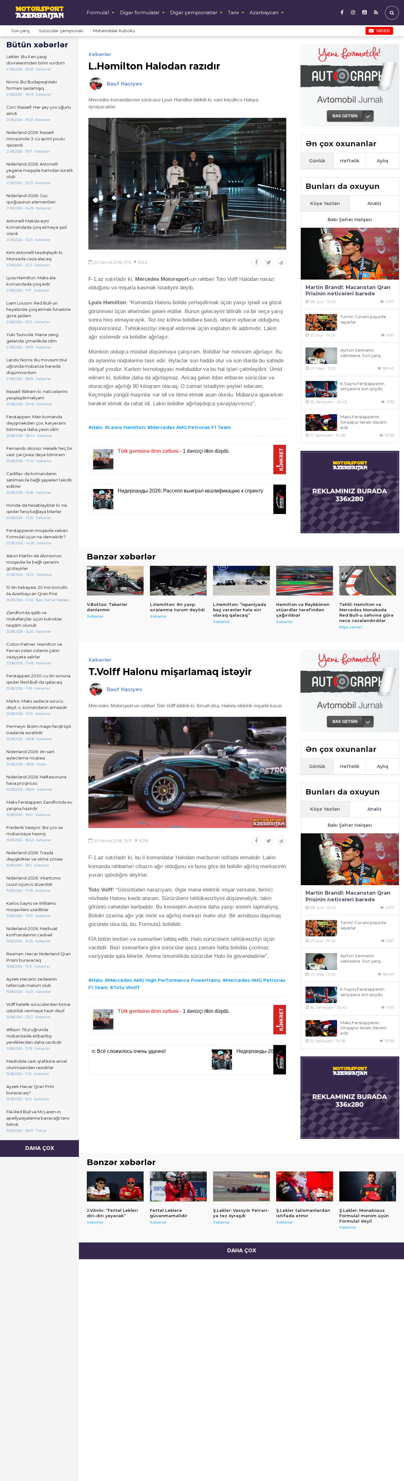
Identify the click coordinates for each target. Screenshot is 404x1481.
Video (383, 30)
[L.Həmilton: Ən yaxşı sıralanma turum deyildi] (178, 581)
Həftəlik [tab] (349, 161)
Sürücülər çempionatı (61, 30)
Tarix (233, 12)
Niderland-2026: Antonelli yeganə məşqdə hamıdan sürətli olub (39, 170)
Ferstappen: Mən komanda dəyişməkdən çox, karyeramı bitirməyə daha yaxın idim (36, 423)
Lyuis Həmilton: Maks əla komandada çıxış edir (31, 281)
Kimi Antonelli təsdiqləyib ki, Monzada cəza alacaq (34, 255)
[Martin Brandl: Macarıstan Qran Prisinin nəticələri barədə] (350, 253)
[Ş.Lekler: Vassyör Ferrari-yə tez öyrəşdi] (241, 1186)
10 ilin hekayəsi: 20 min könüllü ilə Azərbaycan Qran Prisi (36, 590)
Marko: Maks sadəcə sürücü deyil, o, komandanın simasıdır (36, 704)
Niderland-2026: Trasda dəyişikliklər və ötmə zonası (34, 855)
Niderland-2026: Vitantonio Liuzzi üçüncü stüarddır (33, 881)
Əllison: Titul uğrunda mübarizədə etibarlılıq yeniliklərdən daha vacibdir (34, 1036)
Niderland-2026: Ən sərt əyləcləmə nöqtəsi (30, 754)
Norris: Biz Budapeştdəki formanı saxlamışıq (31, 85)
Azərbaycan (264, 12)
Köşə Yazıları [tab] (325, 203)
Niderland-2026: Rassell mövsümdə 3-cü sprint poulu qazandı (35, 139)
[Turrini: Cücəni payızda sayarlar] (321, 322)
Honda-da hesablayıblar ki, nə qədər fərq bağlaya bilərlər (36, 508)
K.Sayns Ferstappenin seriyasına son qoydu (362, 386)
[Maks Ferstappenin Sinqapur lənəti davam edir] (321, 422)
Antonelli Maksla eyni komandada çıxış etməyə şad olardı (36, 227)
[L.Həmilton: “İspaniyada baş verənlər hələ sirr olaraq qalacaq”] (241, 581)
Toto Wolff (126, 987)
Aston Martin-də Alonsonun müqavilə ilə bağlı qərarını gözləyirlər (34, 562)
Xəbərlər (99, 54)
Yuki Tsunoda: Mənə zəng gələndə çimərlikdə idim (32, 337)
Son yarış (20, 30)
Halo (97, 427)
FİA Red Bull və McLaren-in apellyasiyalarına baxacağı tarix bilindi (37, 1118)
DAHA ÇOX (39, 1148)
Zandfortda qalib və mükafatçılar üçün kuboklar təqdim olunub (34, 619)
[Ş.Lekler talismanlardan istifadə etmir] (304, 1186)
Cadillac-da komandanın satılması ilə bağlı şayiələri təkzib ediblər (39, 480)
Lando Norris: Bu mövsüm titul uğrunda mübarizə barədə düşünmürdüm (36, 366)
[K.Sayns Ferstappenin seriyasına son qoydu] (321, 389)
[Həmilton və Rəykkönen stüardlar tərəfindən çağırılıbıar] (304, 581)
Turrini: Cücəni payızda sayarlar (363, 319)
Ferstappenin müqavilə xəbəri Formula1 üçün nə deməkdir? (37, 533)
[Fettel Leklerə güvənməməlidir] (178, 1186)
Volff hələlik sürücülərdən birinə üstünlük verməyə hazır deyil (38, 1007)
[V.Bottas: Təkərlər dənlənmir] (115, 581)
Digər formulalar (139, 12)
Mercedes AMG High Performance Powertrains (164, 980)
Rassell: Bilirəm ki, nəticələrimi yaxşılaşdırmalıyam (37, 394)
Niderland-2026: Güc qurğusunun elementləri (31, 198)
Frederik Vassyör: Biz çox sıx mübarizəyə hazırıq (34, 830)
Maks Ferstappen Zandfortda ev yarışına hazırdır (39, 805)
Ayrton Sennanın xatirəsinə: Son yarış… (361, 353)
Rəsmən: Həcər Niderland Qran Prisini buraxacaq (38, 957)
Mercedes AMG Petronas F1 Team (191, 427)
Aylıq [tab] (382, 161)
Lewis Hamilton (126, 427)
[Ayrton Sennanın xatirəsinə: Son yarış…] (321, 356)
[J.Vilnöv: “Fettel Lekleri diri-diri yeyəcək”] (115, 1186)
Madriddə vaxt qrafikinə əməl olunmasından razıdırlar (36, 1064)
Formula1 (98, 12)
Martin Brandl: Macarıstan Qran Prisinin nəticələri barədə (348, 290)
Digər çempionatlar (193, 12)
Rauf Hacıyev (124, 84)
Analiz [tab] (374, 203)
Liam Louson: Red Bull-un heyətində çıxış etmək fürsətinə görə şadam (38, 309)
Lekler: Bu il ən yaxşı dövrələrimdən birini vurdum (35, 59)
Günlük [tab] (317, 161)
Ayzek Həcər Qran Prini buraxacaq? (30, 1089)
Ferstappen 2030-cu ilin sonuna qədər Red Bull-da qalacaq (38, 679)
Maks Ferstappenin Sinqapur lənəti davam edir (363, 422)
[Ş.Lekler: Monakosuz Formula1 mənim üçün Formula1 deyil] (367, 1186)
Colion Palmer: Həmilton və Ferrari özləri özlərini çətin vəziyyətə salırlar (34, 650)
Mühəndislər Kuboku (114, 30)
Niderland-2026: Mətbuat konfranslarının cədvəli (31, 931)
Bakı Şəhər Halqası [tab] (350, 219)
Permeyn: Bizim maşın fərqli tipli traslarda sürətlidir (38, 729)
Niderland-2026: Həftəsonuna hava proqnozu (36, 780)
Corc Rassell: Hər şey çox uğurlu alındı (38, 110)
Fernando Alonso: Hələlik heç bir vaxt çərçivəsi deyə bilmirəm (39, 451)
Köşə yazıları (350, 627)
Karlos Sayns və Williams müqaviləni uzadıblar (31, 906)
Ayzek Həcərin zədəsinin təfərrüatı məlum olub (31, 982)
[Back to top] (386, 1463)
